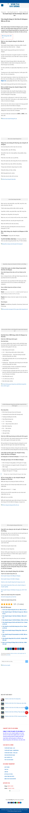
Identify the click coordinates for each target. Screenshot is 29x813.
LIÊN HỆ (6, 771)
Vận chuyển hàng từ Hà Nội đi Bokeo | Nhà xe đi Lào (15, 620)
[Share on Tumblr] (23, 649)
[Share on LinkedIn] (20, 649)
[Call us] (17, 802)
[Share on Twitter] (11, 649)
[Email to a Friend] (13, 649)
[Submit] (26, 661)
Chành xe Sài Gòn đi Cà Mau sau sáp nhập (15, 707)
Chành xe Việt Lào (23, 12)
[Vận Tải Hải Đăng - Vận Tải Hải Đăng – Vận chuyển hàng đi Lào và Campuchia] (14, 5)
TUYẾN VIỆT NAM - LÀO (9, 748)
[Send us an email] (15, 802)
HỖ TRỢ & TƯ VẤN (8, 774)
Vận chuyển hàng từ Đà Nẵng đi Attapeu (10, 575)
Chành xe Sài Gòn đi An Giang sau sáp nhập (15, 703)
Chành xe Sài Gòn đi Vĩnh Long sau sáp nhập (16, 716)
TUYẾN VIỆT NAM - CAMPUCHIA (11, 750)
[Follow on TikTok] (12, 802)
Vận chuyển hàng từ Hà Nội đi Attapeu (10, 579)
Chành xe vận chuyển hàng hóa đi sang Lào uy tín (13, 582)
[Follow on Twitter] (13, 802)
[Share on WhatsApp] (6, 649)
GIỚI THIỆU (6, 767)
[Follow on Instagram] (10, 802)
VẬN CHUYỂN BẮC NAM (9, 755)
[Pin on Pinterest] (16, 649)
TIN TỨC (6, 769)
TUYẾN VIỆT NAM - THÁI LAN (10, 752)
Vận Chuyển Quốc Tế (12, 12)
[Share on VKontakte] (18, 649)
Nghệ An (3, 81)
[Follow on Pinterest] (19, 802)
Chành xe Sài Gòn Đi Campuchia (13, 698)
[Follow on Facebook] (8, 802)
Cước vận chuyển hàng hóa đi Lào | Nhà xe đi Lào (14, 609)
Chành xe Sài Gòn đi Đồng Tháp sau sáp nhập (16, 711)
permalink (8, 654)
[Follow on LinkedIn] (20, 802)
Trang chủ (3, 12)
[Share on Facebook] (8, 649)
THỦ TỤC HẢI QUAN (8, 759)
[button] (2, 5)
